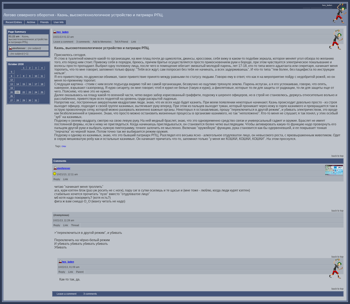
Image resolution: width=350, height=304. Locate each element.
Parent (80, 272)
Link (133, 41)
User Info (59, 22)
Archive (31, 22)
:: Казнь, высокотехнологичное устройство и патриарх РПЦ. (28, 39)
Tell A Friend (121, 41)
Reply (57, 179)
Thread (75, 225)
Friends (44, 22)
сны (64, 146)
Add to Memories (102, 41)
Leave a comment (63, 41)
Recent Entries (14, 22)
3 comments (83, 41)
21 (17, 92)
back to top (338, 156)
